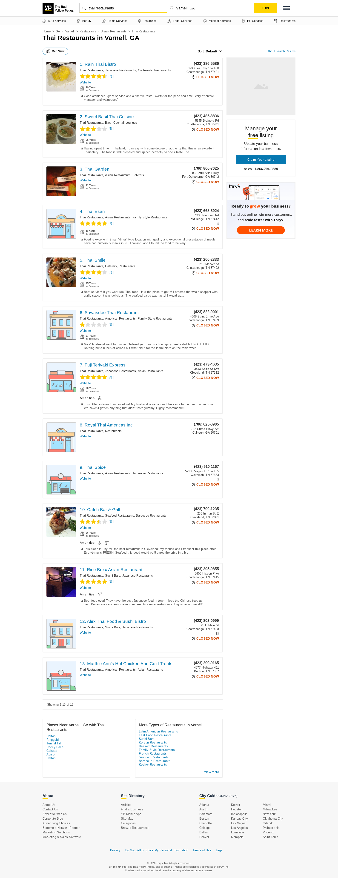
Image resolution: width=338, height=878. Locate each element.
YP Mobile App (131, 814)
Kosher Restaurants (153, 764)
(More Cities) (228, 796)
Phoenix (268, 832)
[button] (286, 8)
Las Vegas (238, 823)
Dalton (50, 736)
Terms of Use (202, 850)
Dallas (203, 832)
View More (211, 772)
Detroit (235, 805)
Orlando (268, 823)
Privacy (115, 850)
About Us (49, 805)
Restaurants (88, 31)
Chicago (204, 827)
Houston (236, 809)
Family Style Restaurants (149, 217)
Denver (204, 837)
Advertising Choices (56, 823)
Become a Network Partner (61, 827)
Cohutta (51, 750)
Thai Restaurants (91, 70)
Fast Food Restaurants (155, 735)
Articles (126, 805)
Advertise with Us (55, 814)
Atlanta (204, 805)
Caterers (138, 175)
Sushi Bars (112, 575)
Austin (203, 809)
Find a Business (132, 809)
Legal (219, 850)
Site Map (127, 818)
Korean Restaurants (153, 742)
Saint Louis (270, 837)
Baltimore (205, 814)
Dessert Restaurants (153, 746)
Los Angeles (239, 827)
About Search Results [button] (281, 51)
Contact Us (50, 809)
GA (58, 31)
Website (85, 82)
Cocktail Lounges (125, 122)
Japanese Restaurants (120, 70)
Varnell (69, 31)
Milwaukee (270, 809)
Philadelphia (271, 827)
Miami (267, 805)
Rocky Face (54, 747)
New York (269, 814)
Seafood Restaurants (119, 515)
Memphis (237, 837)
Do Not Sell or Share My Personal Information (156, 850)
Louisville (237, 832)
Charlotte (205, 823)
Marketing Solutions (56, 832)
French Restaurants (153, 753)
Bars (108, 122)
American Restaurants (120, 318)
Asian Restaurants (114, 31)
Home (47, 31)
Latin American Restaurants (158, 731)
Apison (51, 754)
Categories (128, 823)
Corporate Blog (53, 818)
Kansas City (239, 818)
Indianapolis (239, 814)
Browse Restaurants (135, 827)
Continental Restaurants (154, 70)
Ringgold (52, 739)
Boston (204, 818)
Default (211, 51)
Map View (58, 51)
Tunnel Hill (53, 743)
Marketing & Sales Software (62, 837)
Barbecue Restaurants (151, 515)
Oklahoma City (273, 818)
